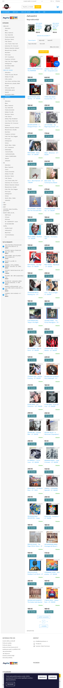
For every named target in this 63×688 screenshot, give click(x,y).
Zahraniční (7, 68)
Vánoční (7, 92)
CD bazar (7, 217)
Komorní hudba (9, 152)
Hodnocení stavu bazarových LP (10, 647)
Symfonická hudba (9, 154)
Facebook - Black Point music (43, 646)
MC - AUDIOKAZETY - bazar (11, 221)
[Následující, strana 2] (43, 621)
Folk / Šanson (8, 41)
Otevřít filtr (43, 51)
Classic (6, 169)
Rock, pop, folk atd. (10, 88)
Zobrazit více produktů (43, 35)
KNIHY (4, 205)
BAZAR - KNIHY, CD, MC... (9, 213)
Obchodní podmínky (7, 658)
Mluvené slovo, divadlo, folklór (12, 83)
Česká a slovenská (9, 37)
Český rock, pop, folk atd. (11, 74)
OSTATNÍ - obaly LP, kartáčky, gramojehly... (10, 209)
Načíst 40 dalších (44, 617)
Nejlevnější (41, 40)
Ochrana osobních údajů (8, 655)
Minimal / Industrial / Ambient (12, 48)
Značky (5, 226)
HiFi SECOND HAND (9, 224)
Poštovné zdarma (7, 645)
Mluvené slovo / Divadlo (11, 50)
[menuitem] (6, 12)
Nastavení (10, 684)
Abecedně (42, 44)
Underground (8, 63)
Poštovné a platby (7, 643)
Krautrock (7, 125)
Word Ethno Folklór (9, 66)
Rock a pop (7, 55)
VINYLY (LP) (5, 26)
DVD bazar (7, 219)
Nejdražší (50, 40)
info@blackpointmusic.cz (42, 641)
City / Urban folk (9, 35)
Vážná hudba (8, 150)
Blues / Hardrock (9, 33)
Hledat (38, 6)
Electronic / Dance (9, 39)
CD (4, 99)
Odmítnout (42, 677)
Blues (6, 30)
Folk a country (8, 79)
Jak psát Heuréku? (7, 651)
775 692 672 (38, 644)
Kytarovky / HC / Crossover (11, 46)
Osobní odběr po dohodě (29, 1)
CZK (51, 1)
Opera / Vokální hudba (10, 156)
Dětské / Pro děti (9, 77)
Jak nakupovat (6, 653)
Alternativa (7, 28)
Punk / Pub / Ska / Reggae (11, 61)
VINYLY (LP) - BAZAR (8, 70)
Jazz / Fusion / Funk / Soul (11, 44)
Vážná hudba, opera (10, 90)
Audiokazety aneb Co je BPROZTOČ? (12, 649)
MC (4, 163)
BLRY (4, 207)
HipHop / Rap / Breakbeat (11, 119)
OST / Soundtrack (9, 57)
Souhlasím (52, 677)
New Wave (7, 52)
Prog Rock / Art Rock (10, 59)
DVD (4, 202)
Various (7, 143)
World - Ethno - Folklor (10, 145)
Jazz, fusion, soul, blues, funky (12, 81)
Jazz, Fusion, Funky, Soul (11, 180)
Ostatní (7, 86)
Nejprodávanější (32, 44)
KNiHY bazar (8, 215)
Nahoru (44, 626)
